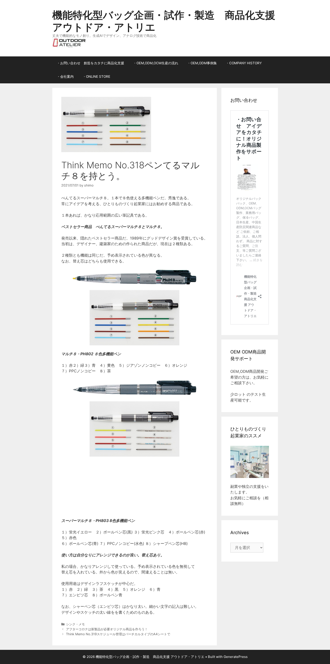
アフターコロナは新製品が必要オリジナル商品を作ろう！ (107, 629)
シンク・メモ (75, 624)
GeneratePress (236, 657)
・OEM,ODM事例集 (202, 63)
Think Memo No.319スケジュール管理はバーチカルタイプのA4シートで (118, 634)
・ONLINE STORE (96, 76)
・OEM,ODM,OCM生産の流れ (155, 63)
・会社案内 (65, 76)
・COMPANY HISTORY (244, 63)
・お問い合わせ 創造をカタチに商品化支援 (90, 63)
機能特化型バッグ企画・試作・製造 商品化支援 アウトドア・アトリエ (163, 21)
